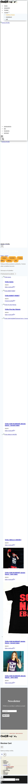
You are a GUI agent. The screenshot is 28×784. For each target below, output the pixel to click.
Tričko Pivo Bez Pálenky (12, 309)
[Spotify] (11, 2)
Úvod (5, 6)
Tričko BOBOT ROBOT (12, 295)
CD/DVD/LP (9, 17)
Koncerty (7, 8)
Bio (5, 129)
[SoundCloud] (9, 2)
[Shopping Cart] (2, 136)
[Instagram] (6, 2)
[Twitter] (15, 2)
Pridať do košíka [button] (9, 301)
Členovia (6, 131)
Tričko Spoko (9, 282)
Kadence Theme (12, 733)
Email (3, 713)
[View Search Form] (2, 139)
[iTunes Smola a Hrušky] (13, 2)
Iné (7, 19)
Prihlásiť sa (6, 715)
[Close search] (2, 777)
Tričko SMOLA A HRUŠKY (13, 540)
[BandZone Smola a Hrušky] (7, 2)
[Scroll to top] (2, 754)
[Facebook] (2, 2)
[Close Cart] (2, 747)
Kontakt (6, 133)
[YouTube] (4, 2)
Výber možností (9, 287)
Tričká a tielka (10, 15)
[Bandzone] (7, 736)
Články (6, 10)
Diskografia (7, 126)
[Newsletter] (16, 2)
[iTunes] (13, 736)
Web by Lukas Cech (19, 733)
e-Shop (5, 765)
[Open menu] (2, 246)
